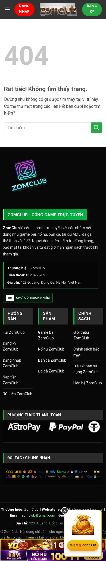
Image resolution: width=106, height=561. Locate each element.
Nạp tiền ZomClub (10, 380)
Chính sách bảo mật (86, 352)
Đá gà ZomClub (51, 371)
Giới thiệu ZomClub (81, 335)
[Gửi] (96, 127)
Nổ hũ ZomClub (51, 349)
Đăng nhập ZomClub (12, 363)
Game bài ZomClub (46, 335)
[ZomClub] (58, 9)
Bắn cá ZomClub (52, 360)
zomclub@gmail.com (38, 515)
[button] (7, 9)
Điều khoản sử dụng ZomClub (86, 369)
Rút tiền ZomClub (17, 394)
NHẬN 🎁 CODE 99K (83, 545)
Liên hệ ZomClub (87, 383)
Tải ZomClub (14, 332)
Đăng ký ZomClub (10, 346)
